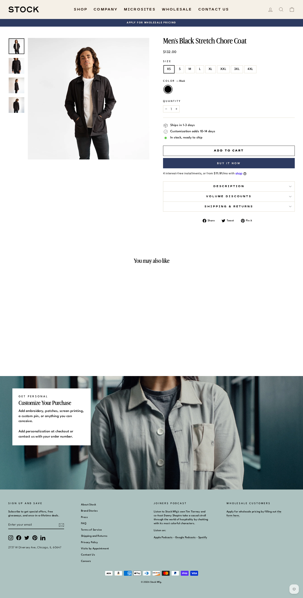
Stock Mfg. (156, 582)
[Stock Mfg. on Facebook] (18, 537)
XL (211, 69)
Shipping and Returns (94, 536)
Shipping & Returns (228, 206)
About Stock (88, 504)
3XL (237, 69)
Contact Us (213, 9)
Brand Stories (89, 511)
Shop (80, 9)
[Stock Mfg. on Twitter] (26, 537)
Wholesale (177, 9)
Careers (86, 561)
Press (84, 517)
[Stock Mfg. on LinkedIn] (42, 537)
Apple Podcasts (163, 537)
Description (228, 186)
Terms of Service (91, 529)
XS (169, 69)
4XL (250, 69)
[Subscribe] (61, 524)
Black (168, 89)
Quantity (172, 101)
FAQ (83, 523)
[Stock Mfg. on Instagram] (10, 537)
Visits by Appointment (95, 548)
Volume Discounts (228, 196)
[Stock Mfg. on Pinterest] (34, 537)
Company (105, 9)
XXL (223, 69)
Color (174, 81)
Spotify (202, 537)
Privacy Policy (89, 542)
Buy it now (229, 163)
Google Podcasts (185, 537)
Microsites (140, 9)
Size (167, 61)
